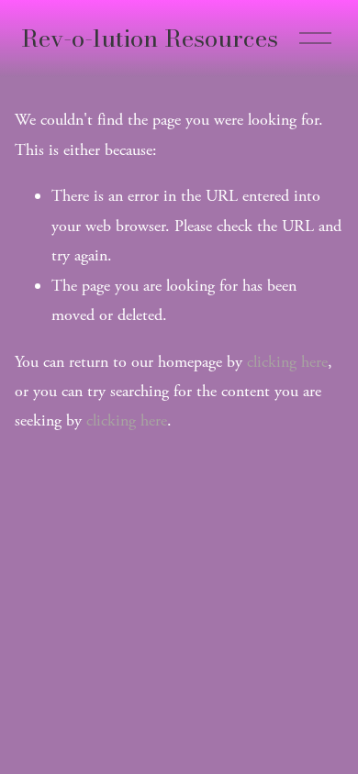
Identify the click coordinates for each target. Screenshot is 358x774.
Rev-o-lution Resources (149, 38)
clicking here (287, 361)
